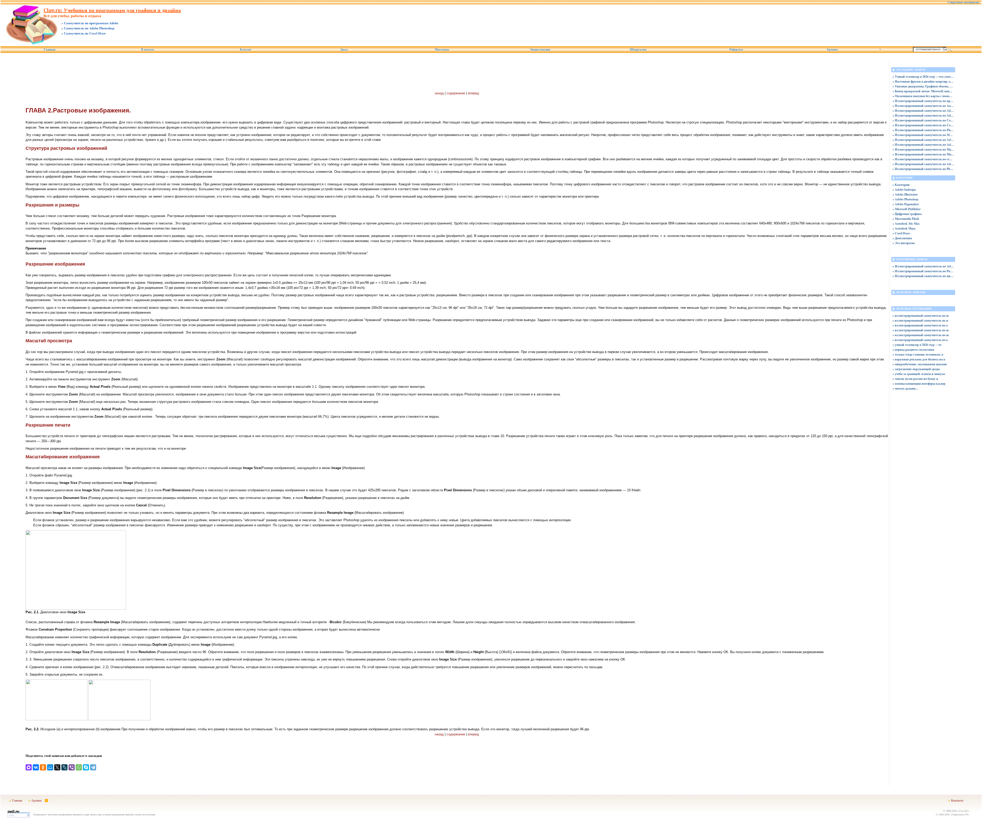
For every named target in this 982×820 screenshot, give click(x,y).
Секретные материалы (963, 2)
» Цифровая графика (907, 214)
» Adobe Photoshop (905, 199)
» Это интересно (903, 243)
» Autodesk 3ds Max (906, 223)
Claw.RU (963, 811)
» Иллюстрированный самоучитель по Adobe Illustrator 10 (923, 110)
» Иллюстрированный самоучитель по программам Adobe (923, 101)
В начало (147, 49)
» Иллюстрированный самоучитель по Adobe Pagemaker (923, 164)
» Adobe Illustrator (905, 194)
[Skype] (86, 767)
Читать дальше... (906, 388)
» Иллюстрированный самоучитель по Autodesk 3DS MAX (923, 106)
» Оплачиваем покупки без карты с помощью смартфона (923, 96)
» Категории (901, 185)
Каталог (245, 49)
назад (439, 93)
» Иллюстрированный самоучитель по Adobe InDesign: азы (923, 140)
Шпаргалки (638, 49)
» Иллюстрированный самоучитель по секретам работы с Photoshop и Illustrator (923, 159)
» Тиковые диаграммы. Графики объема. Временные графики (923, 86)
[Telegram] (93, 767)
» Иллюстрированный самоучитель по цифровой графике (923, 276)
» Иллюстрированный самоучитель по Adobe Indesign (923, 144)
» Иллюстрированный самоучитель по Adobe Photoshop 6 (923, 266)
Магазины (442, 49)
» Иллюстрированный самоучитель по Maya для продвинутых (923, 149)
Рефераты (736, 49)
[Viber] (72, 767)
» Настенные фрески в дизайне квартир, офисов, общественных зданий (923, 81)
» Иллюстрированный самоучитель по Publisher (923, 271)
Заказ (344, 49)
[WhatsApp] (79, 767)
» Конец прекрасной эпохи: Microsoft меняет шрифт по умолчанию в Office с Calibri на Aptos (923, 91)
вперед (473, 93)
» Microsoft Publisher (906, 209)
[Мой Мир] (50, 767)
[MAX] (29, 767)
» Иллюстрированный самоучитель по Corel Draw (923, 125)
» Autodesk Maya (904, 228)
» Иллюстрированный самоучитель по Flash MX (923, 130)
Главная (49, 49)
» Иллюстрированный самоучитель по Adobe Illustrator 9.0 (923, 115)
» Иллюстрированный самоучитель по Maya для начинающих (923, 154)
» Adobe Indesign (904, 189)
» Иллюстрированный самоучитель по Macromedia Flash (923, 135)
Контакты (957, 800)
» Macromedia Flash (905, 219)
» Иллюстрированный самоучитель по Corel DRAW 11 (923, 120)
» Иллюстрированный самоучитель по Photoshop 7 (923, 169)
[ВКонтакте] (36, 767)
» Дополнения (902, 238)
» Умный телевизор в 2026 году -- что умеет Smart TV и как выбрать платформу (923, 76)
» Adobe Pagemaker (905, 204)
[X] (57, 767)
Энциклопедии (540, 49)
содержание (456, 93)
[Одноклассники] (43, 767)
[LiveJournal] (64, 767)
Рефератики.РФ (960, 814)
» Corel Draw (901, 233)
